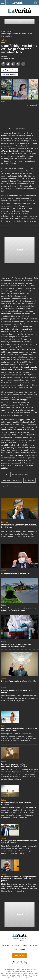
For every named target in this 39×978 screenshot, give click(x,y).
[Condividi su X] (8, 64)
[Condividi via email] (18, 64)
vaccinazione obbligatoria (11, 480)
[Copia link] (23, 64)
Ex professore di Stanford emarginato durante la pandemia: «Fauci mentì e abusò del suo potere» (19, 879)
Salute (9, 31)
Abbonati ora (19, 955)
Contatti (22, 949)
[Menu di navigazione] (3, 2)
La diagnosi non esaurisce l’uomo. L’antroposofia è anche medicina (14, 765)
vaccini (5, 486)
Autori (24, 946)
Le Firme (4, 522)
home (3, 31)
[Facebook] (13, 962)
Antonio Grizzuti (7, 59)
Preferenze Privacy (29, 975)
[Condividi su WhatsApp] (13, 64)
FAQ (15, 949)
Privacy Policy (11, 975)
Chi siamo (5, 946)
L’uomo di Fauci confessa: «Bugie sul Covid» (18, 681)
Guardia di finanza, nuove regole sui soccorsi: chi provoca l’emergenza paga (19, 609)
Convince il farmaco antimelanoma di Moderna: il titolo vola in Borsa (16, 645)
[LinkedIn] (25, 962)
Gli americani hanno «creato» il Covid (16, 573)
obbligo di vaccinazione (20, 474)
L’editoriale (15, 946)
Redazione (33, 946)
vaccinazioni (29, 480)
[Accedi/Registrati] (35, 2)
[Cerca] (8, 2)
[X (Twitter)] (17, 962)
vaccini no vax (17, 486)
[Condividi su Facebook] (3, 64)
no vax (5, 474)
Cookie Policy (19, 975)
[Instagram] (21, 962)
